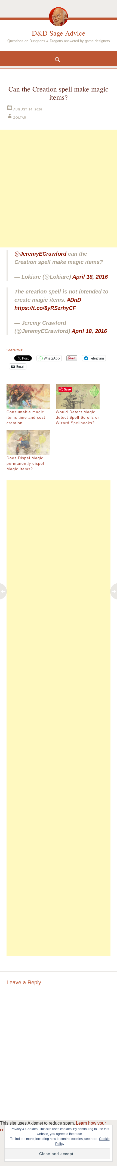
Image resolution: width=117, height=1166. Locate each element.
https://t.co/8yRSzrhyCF (45, 308)
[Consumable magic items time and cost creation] (28, 396)
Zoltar (19, 117)
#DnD (74, 300)
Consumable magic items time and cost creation (26, 417)
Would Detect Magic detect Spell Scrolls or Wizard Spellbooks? (77, 417)
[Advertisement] (58, 188)
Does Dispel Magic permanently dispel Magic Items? (25, 463)
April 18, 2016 (90, 277)
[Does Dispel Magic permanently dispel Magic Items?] (28, 442)
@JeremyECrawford (40, 254)
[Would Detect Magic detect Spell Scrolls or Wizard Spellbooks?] (78, 396)
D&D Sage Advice (58, 33)
